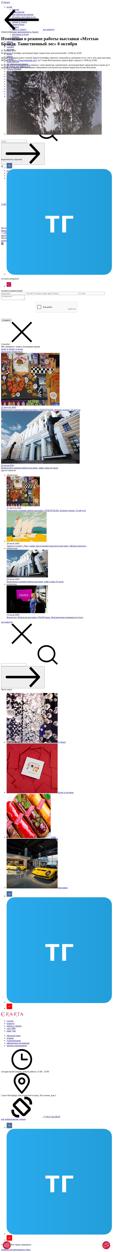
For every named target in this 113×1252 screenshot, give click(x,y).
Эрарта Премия (14, 69)
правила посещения (10, 1249)
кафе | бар (11, 1031)
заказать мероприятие (17, 1045)
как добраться (7, 1119)
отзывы (10, 1038)
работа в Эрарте (14, 1026)
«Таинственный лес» (27, 60)
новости (10, 1023)
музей (9, 7)
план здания (19, 1119)
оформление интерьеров (18, 1043)
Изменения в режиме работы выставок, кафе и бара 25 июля (35, 581)
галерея (10, 47)
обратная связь (13, 1035)
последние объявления (11, 351)
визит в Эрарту (8, 349)
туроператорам (14, 1040)
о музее (19, 349)
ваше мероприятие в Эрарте (25, 32)
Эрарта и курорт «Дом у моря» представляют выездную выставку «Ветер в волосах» (47, 546)
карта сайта (25, 1249)
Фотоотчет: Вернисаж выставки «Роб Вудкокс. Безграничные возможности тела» (45, 617)
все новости (6, 622)
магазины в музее (20, 34)
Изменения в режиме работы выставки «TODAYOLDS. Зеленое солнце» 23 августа (46, 510)
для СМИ (11, 1028)
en (2, 166)
